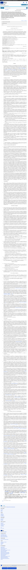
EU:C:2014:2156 (8, 294)
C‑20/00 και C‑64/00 (23, 474)
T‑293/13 (24, 492)
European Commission (3, 549)
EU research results (3, 524)
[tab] (14, 21)
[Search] (27, 8)
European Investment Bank (3, 554)
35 (20, 424)
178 (12, 435)
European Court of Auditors (3, 551)
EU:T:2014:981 (6, 491)
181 (14, 435)
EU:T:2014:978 (9, 69)
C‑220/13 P (20, 428)
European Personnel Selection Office (4, 557)
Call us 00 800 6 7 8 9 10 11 (3, 534)
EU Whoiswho (2, 525)
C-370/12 (6, 400)
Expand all (23, 20)
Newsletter (2, 519)
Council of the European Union (4, 548)
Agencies (2, 559)
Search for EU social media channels (4, 539)
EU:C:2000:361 (8, 293)
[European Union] (2, 530)
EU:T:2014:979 (10, 493)
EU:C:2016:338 (12, 448)
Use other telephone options (3, 535)
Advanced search (25, 9)
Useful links (2, 520)
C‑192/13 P (5, 294)
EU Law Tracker (2, 528)
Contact (1, 510)
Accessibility (2, 515)
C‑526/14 (25, 463)
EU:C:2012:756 (20, 341)
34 (12, 293)
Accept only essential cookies (12, 568)
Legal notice (2, 543)
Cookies (1, 544)
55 (16, 448)
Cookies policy (2, 514)
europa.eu (5, 531)
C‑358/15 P (9, 448)
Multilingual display (4, 23)
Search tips (7, 9)
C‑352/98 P (5, 293)
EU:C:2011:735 (5, 453)
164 (11, 441)
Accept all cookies (4, 568)
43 (12, 294)
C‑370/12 (17, 341)
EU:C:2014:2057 (24, 428)
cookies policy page (14, 565)
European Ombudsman (3, 555)
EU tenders (2, 523)
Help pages (2, 509)
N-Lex (1, 527)
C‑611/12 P (11, 424)
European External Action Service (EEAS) (5, 552)
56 (15, 454)
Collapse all (25, 20)
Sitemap (1, 511)
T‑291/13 (24, 68)
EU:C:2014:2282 (16, 424)
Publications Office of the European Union (5, 558)
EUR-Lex (2, 4)
